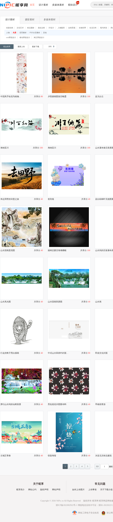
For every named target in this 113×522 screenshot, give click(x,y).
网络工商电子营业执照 (88, 513)
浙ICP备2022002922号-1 (66, 505)
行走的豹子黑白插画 (9, 353)
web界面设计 (11, 37)
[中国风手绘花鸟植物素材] (21, 73)
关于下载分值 (106, 489)
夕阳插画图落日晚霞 (57, 96)
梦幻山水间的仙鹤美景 (10, 404)
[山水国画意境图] (21, 227)
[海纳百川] (21, 124)
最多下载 (35, 47)
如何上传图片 (78, 489)
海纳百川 (4, 148)
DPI (50, 47)
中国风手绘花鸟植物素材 (11, 96)
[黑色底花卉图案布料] (69, 381)
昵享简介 (20, 489)
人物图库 (61, 28)
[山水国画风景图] (69, 278)
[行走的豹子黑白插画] (21, 329)
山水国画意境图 (7, 250)
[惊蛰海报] (69, 432)
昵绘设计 (73, 5)
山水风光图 (5, 302)
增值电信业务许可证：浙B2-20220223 (95, 505)
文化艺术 (20, 28)
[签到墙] (69, 175)
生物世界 (82, 28)
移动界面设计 (25, 37)
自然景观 (71, 28)
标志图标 (30, 28)
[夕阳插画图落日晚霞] (69, 73)
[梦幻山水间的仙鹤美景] (21, 381)
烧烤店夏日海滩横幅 (57, 250)
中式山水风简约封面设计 (58, 353)
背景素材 (22, 33)
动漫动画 (9, 28)
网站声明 (56, 489)
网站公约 (32, 489)
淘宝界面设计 (39, 37)
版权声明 (44, 489)
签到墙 (51, 199)
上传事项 (92, 489)
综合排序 (6, 47)
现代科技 (103, 28)
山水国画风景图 (55, 302)
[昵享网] (14, 5)
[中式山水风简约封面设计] (69, 329)
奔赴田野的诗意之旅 (9, 199)
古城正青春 (5, 456)
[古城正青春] (21, 432)
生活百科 (93, 28)
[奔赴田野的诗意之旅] (21, 175)
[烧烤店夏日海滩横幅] (69, 227)
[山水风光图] (21, 278)
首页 (32, 5)
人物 (8, 33)
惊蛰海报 (52, 456)
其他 (45, 33)
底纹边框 (41, 28)
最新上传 (21, 47)
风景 (14, 33)
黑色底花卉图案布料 (57, 404)
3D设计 (51, 28)
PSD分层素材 (35, 33)
